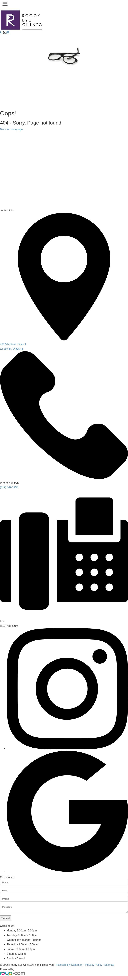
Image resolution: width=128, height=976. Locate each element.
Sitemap (109, 964)
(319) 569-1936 (9, 487)
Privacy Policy (93, 964)
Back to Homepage (11, 129)
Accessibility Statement (69, 964)
